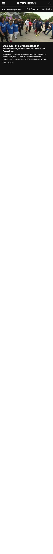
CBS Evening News (11, 9)
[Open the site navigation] (9, 3)
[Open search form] (49, 3)
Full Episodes (33, 9)
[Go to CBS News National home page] (26, 3)
